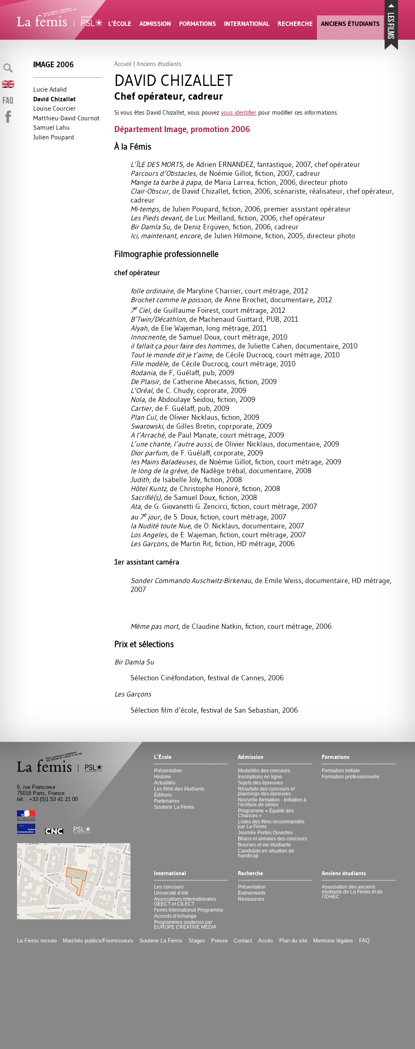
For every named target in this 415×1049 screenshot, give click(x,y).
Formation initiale (341, 770)
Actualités (164, 782)
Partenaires (167, 801)
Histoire (162, 776)
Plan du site (293, 941)
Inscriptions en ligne (260, 776)
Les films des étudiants (179, 788)
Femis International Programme (188, 910)
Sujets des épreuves (260, 782)
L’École (119, 23)
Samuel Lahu (51, 127)
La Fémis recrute (37, 941)
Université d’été (171, 893)
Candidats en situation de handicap (266, 853)
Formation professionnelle (350, 776)
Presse (219, 941)
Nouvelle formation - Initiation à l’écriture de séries (272, 802)
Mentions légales (333, 941)
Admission (155, 23)
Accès (265, 941)
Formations (197, 23)
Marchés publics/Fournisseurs (98, 941)
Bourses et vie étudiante (264, 844)
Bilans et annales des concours (272, 838)
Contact (243, 941)
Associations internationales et (185, 901)
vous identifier (239, 112)
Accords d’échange (175, 916)
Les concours (169, 886)
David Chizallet (54, 99)
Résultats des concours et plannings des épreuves (266, 791)
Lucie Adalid (50, 89)
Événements (251, 893)
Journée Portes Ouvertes (265, 832)
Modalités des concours (264, 770)
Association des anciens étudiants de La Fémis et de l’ (352, 891)
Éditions (163, 795)
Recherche (295, 23)
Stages (196, 941)
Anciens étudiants (350, 23)
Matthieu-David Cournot (66, 118)
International (247, 23)
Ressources (251, 899)
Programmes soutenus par (185, 924)
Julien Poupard (53, 137)
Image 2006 (53, 64)
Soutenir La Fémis (174, 807)
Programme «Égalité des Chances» (266, 813)
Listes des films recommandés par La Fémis (271, 824)
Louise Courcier (54, 108)
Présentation (168, 770)
